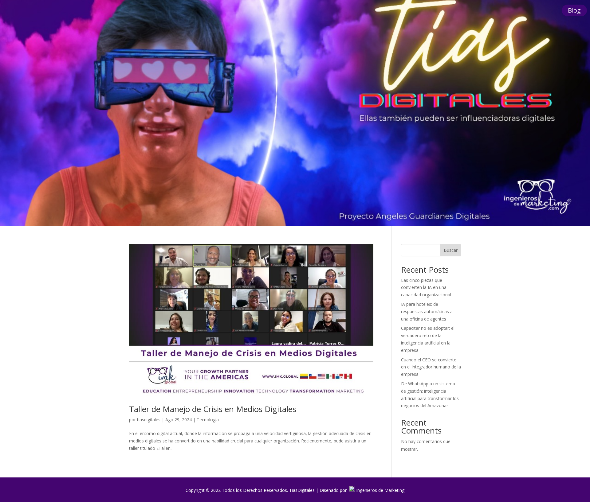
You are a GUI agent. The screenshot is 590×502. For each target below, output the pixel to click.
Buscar (451, 250)
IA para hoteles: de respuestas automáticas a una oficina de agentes (427, 311)
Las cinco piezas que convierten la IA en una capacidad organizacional (426, 287)
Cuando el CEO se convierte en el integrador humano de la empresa (431, 367)
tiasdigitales (148, 419)
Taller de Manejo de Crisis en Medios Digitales (213, 408)
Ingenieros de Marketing (380, 490)
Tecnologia (208, 419)
